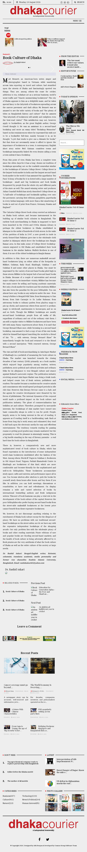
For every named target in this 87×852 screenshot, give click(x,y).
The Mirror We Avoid (73, 127)
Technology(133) (29, 796)
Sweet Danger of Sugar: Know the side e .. (70, 771)
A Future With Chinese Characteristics (13, 711)
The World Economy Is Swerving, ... (40, 686)
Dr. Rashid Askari (14, 569)
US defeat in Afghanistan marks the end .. (68, 782)
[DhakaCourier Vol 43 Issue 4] (65, 800)
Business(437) (9, 796)
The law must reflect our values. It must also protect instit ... (75, 63)
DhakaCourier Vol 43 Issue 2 (75, 229)
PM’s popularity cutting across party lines (40, 711)
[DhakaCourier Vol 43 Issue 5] (51, 800)
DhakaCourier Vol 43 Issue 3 (75, 219)
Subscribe (65, 322)
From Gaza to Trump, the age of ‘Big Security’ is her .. (15, 728)
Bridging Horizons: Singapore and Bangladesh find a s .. (42, 728)
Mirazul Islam (10, 691)
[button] (77, 21)
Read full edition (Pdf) (69, 315)
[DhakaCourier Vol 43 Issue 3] (78, 800)
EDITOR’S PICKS (68, 71)
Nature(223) (8, 803)
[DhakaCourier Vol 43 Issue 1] (65, 810)
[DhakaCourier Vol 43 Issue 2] (51, 810)
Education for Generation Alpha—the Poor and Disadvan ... (47, 590)
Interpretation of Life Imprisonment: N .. (66, 760)
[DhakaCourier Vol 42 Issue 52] (78, 810)
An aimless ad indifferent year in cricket (46, 609)
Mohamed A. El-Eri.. (38, 691)
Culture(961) (8, 799)
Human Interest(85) (30, 803)
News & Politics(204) (31, 799)
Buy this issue (74, 322)
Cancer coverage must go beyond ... (16, 686)
